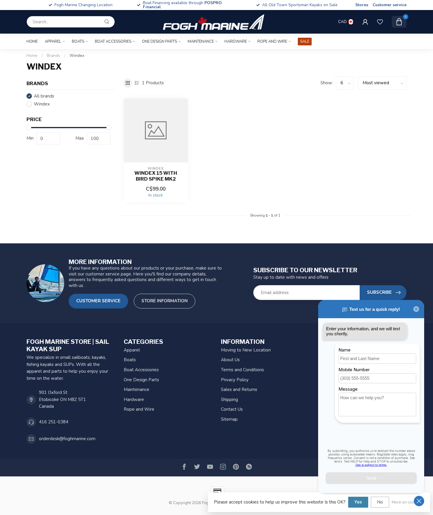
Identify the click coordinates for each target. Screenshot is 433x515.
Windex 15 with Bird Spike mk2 (155, 176)
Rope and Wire (272, 41)
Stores (361, 5)
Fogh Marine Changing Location (83, 5)
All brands (44, 96)
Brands (53, 55)
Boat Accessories (113, 41)
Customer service (389, 5)
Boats (78, 41)
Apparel (53, 41)
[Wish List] (380, 22)
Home (32, 41)
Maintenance (201, 41)
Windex (77, 55)
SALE (304, 41)
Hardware (235, 41)
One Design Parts (159, 41)
